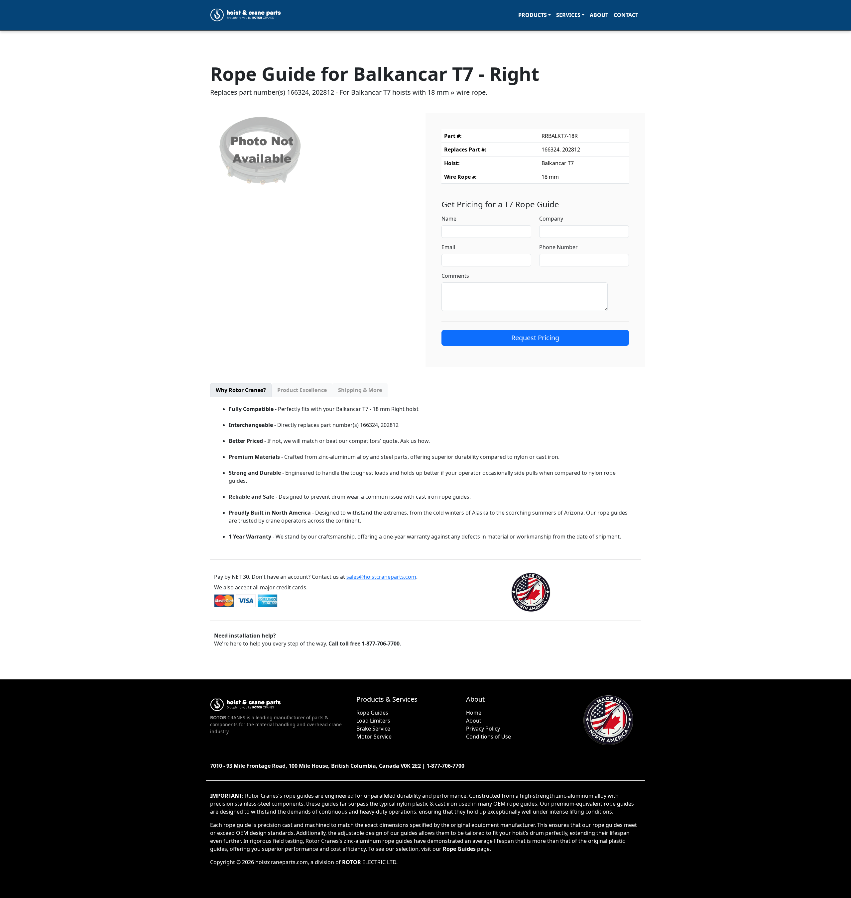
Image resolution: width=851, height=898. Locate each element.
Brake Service (373, 728)
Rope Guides (372, 712)
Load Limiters (373, 720)
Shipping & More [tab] (360, 390)
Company (551, 218)
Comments (455, 275)
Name (448, 218)
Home (473, 712)
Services (568, 15)
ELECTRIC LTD (369, 862)
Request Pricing (535, 337)
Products (532, 15)
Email (448, 247)
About (599, 15)
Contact (626, 15)
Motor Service (374, 736)
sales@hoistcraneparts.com (381, 576)
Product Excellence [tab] (302, 390)
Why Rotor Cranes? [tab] (241, 390)
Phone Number (558, 247)
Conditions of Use (488, 736)
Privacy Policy (483, 728)
